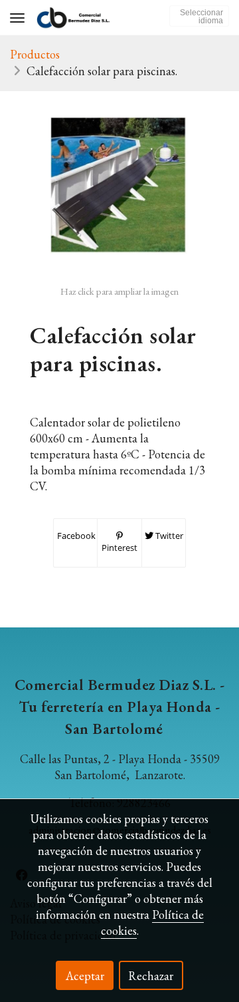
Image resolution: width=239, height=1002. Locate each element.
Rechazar (150, 975)
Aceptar (85, 975)
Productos (35, 54)
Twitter (168, 536)
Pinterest (119, 548)
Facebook (75, 536)
